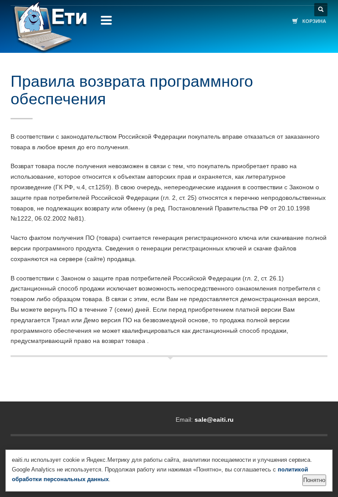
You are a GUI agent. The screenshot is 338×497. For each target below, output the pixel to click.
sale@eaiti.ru (214, 419)
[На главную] (49, 31)
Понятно (314, 480)
